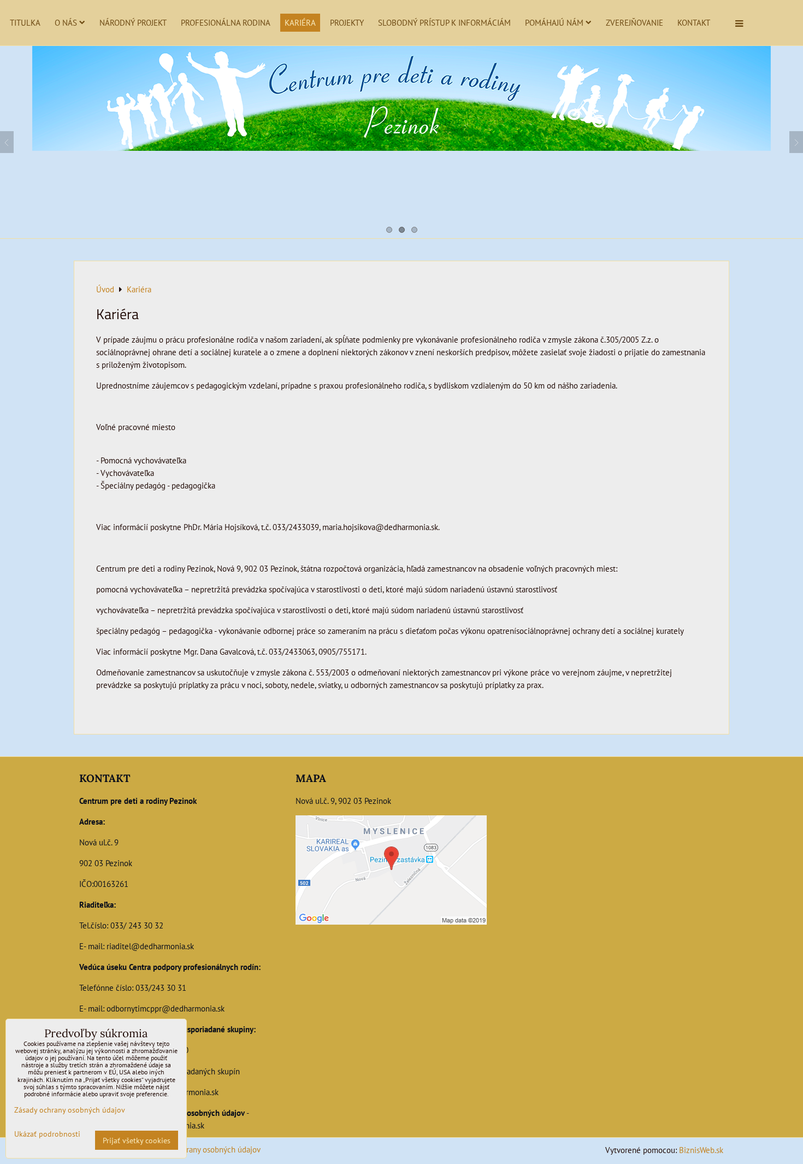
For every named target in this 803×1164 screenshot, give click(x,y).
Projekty (347, 22)
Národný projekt (133, 22)
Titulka (25, 22)
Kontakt (693, 22)
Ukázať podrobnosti (47, 1134)
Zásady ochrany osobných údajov (205, 1149)
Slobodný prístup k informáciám (444, 22)
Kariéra (300, 22)
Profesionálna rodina (225, 22)
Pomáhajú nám (554, 22)
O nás (66, 22)
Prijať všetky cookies (136, 1140)
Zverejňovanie (634, 22)
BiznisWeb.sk (701, 1149)
